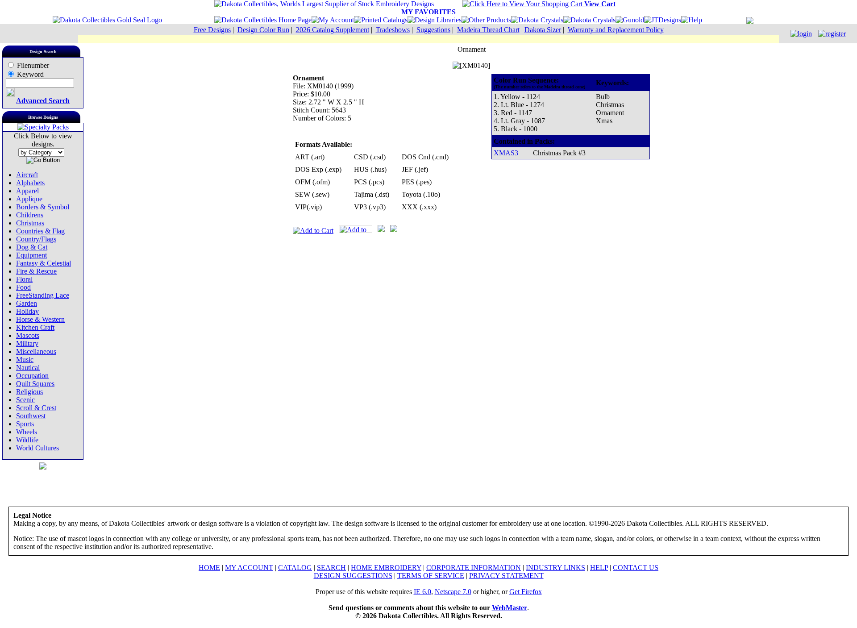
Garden (26, 303)
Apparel (27, 191)
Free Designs (212, 29)
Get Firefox (525, 591)
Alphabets (30, 183)
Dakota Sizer (542, 29)
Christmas (30, 223)
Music (24, 359)
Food (23, 287)
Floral (24, 279)
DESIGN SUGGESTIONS (353, 575)
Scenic (25, 399)
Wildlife (27, 440)
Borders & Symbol (42, 207)
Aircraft (27, 175)
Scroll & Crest (36, 408)
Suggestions (433, 29)
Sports (25, 424)
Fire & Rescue (36, 271)
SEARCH (331, 567)
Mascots (27, 335)
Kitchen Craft (35, 327)
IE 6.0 (422, 591)
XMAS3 (506, 153)
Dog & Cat (31, 247)
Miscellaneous (36, 351)
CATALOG (295, 567)
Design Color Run (263, 29)
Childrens (29, 215)
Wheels (26, 432)
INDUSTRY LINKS (555, 567)
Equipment (31, 255)
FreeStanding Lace (42, 295)
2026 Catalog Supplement (332, 29)
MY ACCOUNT (249, 567)
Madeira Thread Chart (488, 29)
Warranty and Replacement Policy (616, 29)
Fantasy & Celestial (43, 263)
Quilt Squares (35, 383)
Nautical (28, 367)
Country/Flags (36, 239)
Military (27, 343)
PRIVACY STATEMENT (506, 575)
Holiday (27, 311)
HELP (599, 567)
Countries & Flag (40, 231)
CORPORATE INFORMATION (473, 567)
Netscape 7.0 (453, 591)
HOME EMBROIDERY (386, 567)
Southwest (31, 416)
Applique (29, 199)
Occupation (32, 375)
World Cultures (37, 448)
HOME (209, 567)
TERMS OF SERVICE (430, 575)
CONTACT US (635, 567)
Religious (29, 391)
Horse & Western (40, 319)
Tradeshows (393, 29)
